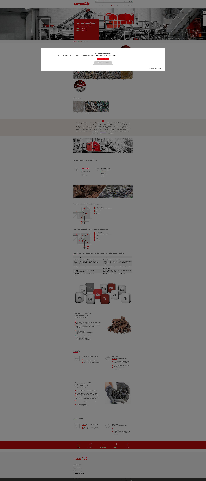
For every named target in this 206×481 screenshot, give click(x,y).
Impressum (160, 68)
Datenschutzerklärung (152, 68)
